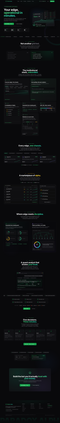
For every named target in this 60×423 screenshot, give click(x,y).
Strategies (24, 1)
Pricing (32, 1)
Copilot (17, 1)
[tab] (6, 153)
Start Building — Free (8, 23)
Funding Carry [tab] (16, 86)
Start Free (52, 1)
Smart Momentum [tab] (20, 87)
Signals (21, 1)
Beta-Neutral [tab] (7, 87)
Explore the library (7, 99)
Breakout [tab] (15, 87)
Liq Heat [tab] (24, 87)
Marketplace (28, 1)
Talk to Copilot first (36, 385)
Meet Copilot (33, 99)
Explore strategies (19, 23)
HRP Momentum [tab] (26, 86)
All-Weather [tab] (21, 86)
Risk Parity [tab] (11, 87)
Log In (48, 1)
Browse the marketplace (8, 122)
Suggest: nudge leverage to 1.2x (21, 287)
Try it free (33, 308)
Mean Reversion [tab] (12, 86)
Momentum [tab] (7, 86)
